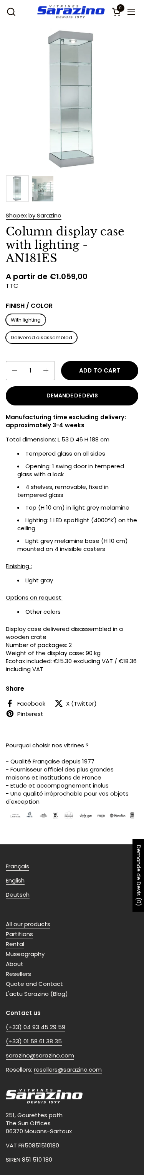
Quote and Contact (34, 984)
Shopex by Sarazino (33, 215)
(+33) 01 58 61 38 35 (34, 1041)
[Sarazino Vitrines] (71, 12)
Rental (15, 944)
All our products (28, 924)
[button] (11, 11)
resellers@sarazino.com (68, 1070)
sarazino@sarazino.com (40, 1055)
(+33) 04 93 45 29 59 (35, 1027)
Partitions (19, 934)
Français (17, 866)
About (14, 964)
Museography (25, 954)
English (15, 880)
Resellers (18, 974)
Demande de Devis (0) (138, 875)
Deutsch (18, 895)
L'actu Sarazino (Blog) (37, 994)
